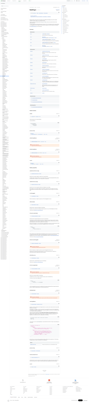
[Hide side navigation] (8, 400)
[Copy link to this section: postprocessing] (35, 130)
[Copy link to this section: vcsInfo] (33, 160)
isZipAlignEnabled (34, 293)
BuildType (37, 116)
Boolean (31, 51)
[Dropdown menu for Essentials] (11, 1)
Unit (55, 37)
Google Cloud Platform (30, 397)
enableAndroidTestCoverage (46, 51)
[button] (4, 15)
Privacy (24, 392)
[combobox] (70, 0)
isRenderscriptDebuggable (45, 69)
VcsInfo (48, 46)
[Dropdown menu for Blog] (32, 1)
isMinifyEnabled (44, 62)
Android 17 (51, 387)
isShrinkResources (44, 73)
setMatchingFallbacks (45, 39)
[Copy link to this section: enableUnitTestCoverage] (38, 181)
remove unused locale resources (55, 235)
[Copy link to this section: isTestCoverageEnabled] (38, 265)
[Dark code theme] (58, 12)
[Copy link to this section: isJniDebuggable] (35, 193)
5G (23, 393)
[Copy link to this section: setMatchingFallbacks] (37, 138)
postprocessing (44, 37)
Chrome (22, 397)
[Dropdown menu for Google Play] (27, 1)
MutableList (31, 83)
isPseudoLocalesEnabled (45, 65)
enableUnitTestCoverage (35, 184)
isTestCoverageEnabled (45, 76)
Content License (47, 374)
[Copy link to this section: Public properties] (37, 167)
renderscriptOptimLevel (35, 357)
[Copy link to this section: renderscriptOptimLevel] (38, 354)
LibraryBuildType (45, 16)
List (52, 39)
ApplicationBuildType (33, 16)
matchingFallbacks (44, 83)
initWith (33, 116)
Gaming (24, 387)
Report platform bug (78, 387)
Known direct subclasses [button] (40, 16)
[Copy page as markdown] (39, 10)
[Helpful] (57, 7)
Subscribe (80, 400)
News (10, 392)
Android (11, 387)
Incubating (44, 45)
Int (38, 357)
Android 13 (51, 392)
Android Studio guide (65, 387)
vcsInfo (43, 46)
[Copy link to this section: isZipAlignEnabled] (36, 290)
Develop (35, 7)
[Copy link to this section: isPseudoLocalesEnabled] (38, 213)
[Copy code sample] (58, 122)
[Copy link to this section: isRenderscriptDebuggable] (39, 239)
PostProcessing (51, 37)
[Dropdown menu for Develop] (21, 1)
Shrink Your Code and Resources (39, 210)
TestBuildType (49, 16)
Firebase (25, 397)
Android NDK (64, 392)
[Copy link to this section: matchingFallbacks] (36, 301)
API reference (3, 3)
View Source (57, 9)
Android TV (37, 392)
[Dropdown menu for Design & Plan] (17, 1)
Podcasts (11, 394)
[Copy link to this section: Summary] (34, 29)
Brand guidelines (17, 400)
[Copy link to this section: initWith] (33, 113)
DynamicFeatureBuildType (39, 16)
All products (35, 397)
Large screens (38, 387)
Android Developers (32, 7)
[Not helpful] (58, 7)
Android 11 (51, 394)
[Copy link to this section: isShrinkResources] (36, 255)
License (13, 400)
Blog (10, 393)
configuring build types (33, 26)
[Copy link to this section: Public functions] (37, 110)
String (54, 39)
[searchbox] (5, 6)
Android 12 (51, 393)
